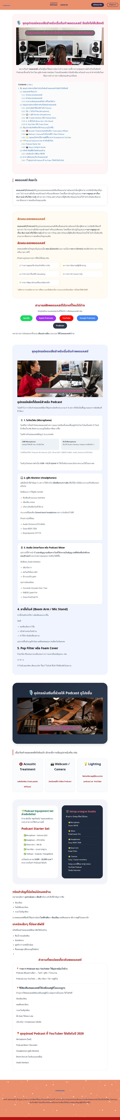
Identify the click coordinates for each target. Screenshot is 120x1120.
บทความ (64, 4)
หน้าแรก (53, 4)
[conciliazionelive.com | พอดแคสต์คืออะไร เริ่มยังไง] (24, 5)
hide (29, 85)
